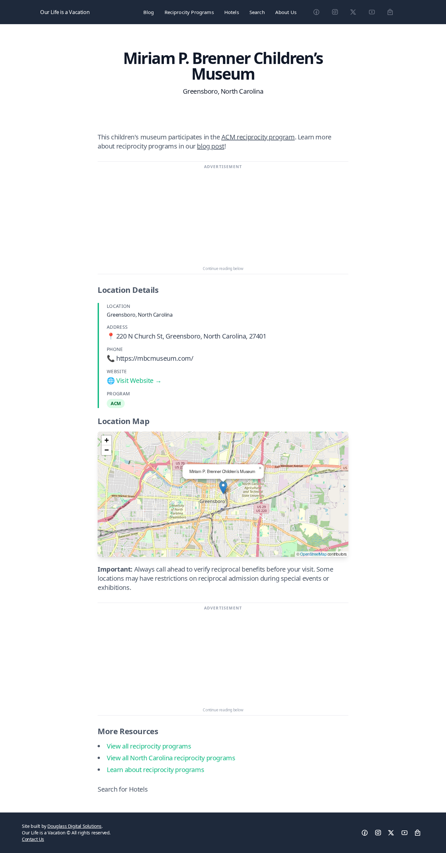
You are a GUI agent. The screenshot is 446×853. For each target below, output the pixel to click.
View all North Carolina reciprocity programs (171, 757)
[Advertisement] (223, 217)
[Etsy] (390, 12)
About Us (285, 12)
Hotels (231, 12)
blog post (210, 146)
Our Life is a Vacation (64, 12)
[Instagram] (335, 12)
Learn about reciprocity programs (155, 769)
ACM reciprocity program (258, 137)
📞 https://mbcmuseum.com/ (150, 358)
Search (257, 12)
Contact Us (33, 839)
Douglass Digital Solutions (74, 826)
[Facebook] (316, 12)
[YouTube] (371, 12)
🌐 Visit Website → (134, 380)
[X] (353, 12)
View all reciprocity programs (149, 746)
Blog (148, 12)
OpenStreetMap (313, 554)
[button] (223, 487)
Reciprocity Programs (189, 12)
